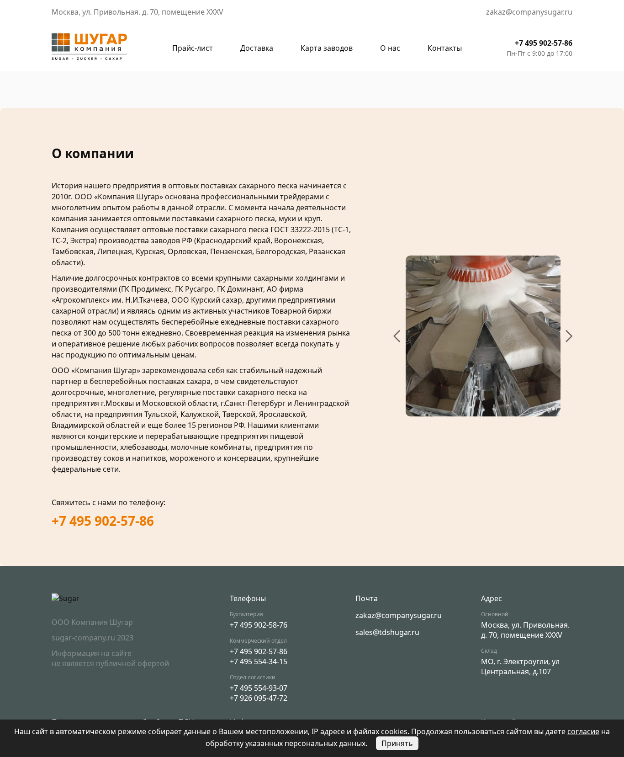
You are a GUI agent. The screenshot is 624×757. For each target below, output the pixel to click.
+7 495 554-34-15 (258, 661)
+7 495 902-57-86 (543, 43)
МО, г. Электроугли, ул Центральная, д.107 (520, 666)
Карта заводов (327, 48)
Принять (397, 743)
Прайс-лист (192, 48)
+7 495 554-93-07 (258, 688)
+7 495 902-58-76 (258, 625)
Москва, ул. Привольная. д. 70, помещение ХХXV (525, 630)
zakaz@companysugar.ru (398, 615)
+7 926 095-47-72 (258, 698)
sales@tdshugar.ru (387, 632)
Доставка (256, 48)
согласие (583, 731)
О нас (390, 48)
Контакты (445, 48)
